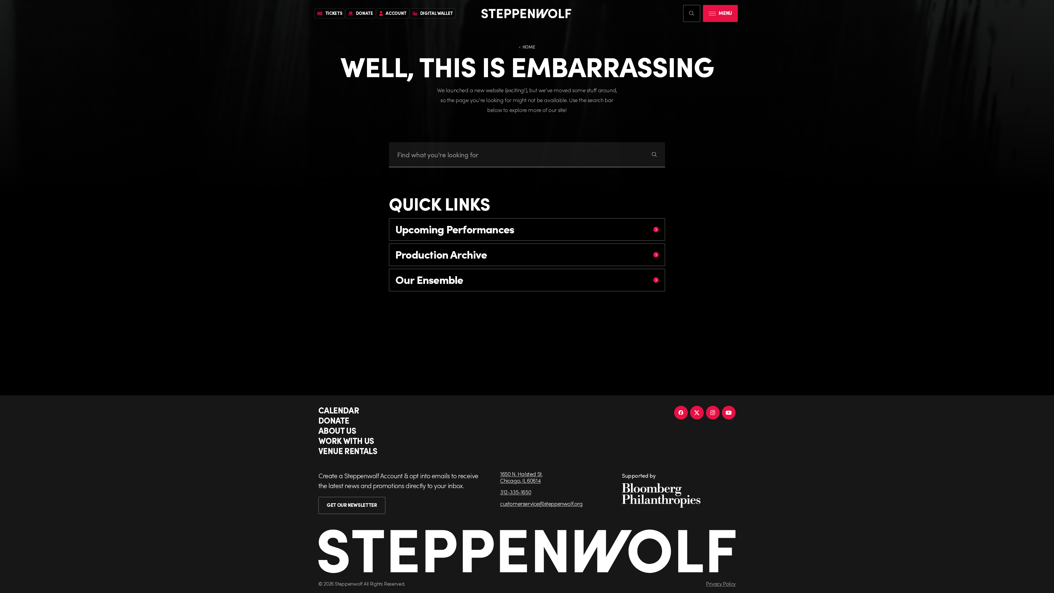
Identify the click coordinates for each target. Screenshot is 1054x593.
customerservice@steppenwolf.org (541, 503)
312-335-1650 (515, 492)
